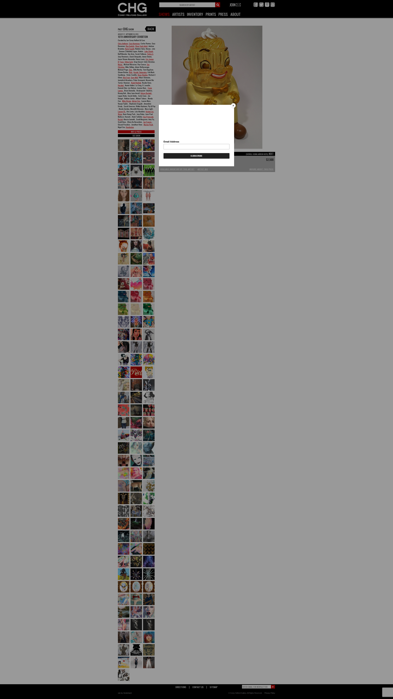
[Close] (233, 105)
